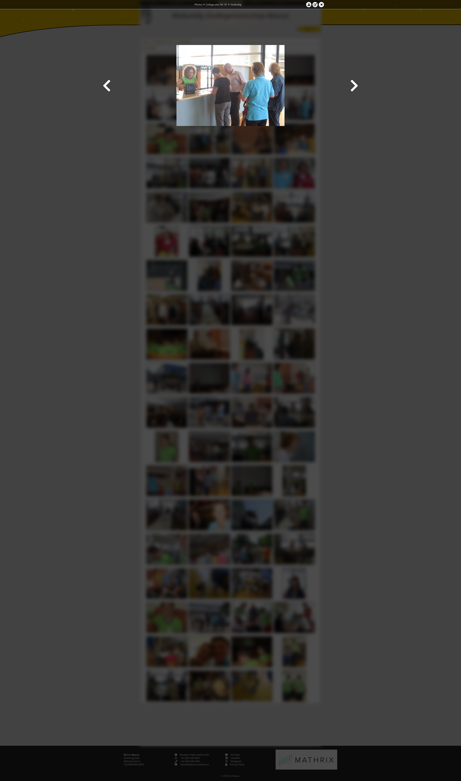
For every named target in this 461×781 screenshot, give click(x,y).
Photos (198, 4)
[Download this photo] (309, 4)
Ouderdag (236, 4)
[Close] (321, 4)
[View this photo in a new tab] (315, 4)
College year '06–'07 (216, 4)
